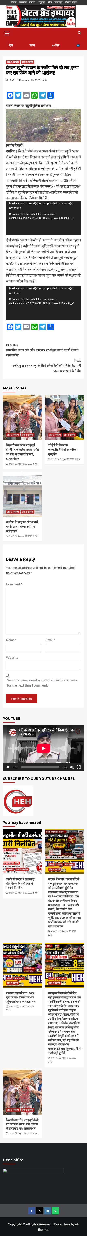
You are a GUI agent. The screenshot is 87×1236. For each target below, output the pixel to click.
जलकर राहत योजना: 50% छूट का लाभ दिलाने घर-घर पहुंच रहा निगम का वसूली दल (20, 997)
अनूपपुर (41, 2)
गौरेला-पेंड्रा (71, 2)
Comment (14, 584)
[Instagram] (47, 1210)
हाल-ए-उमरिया (27, 62)
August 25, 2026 (25, 463)
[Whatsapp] (55, 1210)
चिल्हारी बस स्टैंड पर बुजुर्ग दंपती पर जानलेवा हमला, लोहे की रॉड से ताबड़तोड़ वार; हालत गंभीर (22, 1124)
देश (11, 45)
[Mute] (72, 767)
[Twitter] (39, 1210)
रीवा (50, 2)
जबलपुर (58, 2)
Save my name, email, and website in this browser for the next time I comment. (42, 682)
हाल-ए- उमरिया (13, 62)
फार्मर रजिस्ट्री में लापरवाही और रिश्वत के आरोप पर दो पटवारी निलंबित (20, 883)
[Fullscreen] (79, 767)
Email (50, 640)
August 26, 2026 (25, 892)
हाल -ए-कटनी (54, 869)
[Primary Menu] (7, 33)
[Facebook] (31, 1210)
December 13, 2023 (29, 80)
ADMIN (54, 931)
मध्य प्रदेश (69, 864)
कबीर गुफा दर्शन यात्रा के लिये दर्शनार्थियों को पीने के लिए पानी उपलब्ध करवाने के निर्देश (46, 365)
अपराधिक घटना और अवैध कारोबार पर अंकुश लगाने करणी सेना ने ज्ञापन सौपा (42, 350)
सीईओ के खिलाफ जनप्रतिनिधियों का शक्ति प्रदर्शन (62, 449)
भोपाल (13, 2)
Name (11, 640)
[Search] (79, 32)
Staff (12, 80)
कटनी (32, 2)
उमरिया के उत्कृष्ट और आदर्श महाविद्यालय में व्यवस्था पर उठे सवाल (22, 526)
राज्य (32, 45)
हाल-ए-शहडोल (22, 869)
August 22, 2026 (25, 536)
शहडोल (23, 2)
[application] (43, 218)
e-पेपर (55, 45)
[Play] (8, 767)
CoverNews (62, 1224)
